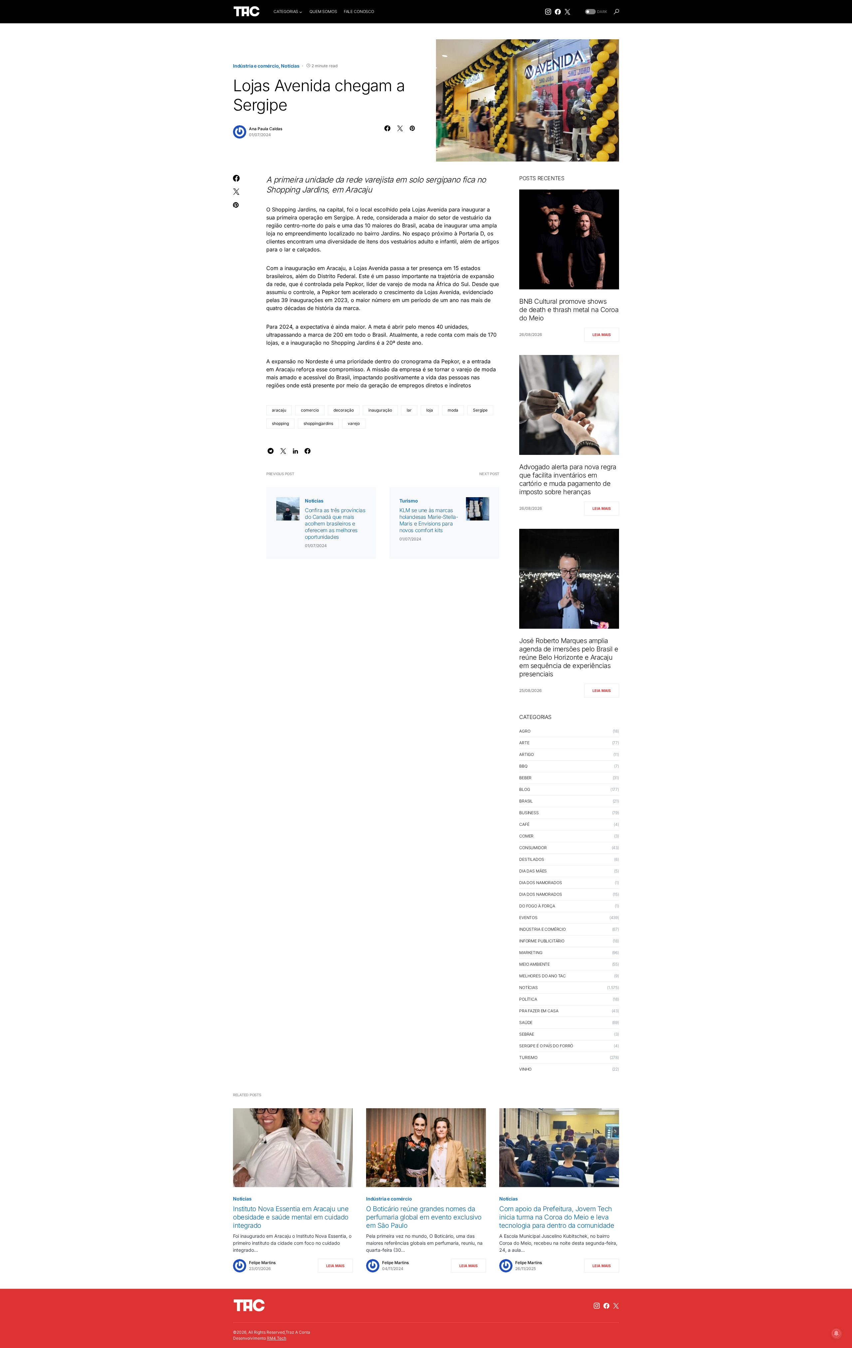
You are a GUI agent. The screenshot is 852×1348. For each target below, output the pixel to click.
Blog (524, 789)
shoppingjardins (318, 423)
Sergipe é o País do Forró (546, 1045)
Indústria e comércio (256, 66)
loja (429, 410)
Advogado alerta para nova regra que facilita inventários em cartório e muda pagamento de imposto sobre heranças (567, 479)
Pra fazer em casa (538, 1010)
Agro (524, 731)
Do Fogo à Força (537, 905)
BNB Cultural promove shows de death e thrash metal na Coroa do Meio (568, 309)
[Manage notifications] (836, 1333)
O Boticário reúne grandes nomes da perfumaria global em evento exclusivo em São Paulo (424, 1217)
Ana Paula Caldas (265, 128)
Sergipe (480, 410)
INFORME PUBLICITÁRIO (541, 940)
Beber (525, 777)
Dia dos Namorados (540, 882)
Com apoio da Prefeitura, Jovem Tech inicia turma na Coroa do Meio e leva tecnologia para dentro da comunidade (556, 1217)
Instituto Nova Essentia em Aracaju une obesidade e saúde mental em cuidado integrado (290, 1217)
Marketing (530, 952)
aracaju (279, 410)
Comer (526, 836)
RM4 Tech (276, 1338)
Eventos (528, 917)
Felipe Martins (262, 1262)
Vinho (525, 1069)
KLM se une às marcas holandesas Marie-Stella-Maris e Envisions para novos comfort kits (428, 520)
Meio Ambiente (534, 964)
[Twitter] (567, 12)
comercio (310, 410)
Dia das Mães (533, 870)
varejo (354, 423)
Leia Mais (601, 334)
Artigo (526, 754)
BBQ (523, 766)
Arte (524, 742)
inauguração (380, 410)
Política (528, 999)
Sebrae (526, 1034)
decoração (343, 410)
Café (524, 824)
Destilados (531, 859)
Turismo (408, 501)
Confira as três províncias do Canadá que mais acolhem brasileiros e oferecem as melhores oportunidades (335, 523)
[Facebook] (558, 12)
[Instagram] (548, 12)
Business (529, 812)
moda (453, 410)
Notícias (290, 66)
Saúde (525, 1022)
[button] (595, 12)
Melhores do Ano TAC (542, 975)
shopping (280, 423)
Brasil (526, 801)
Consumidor (533, 847)
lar (409, 410)
